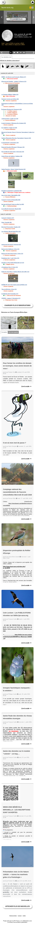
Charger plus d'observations (17, 305)
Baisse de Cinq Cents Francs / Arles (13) (12, 253)
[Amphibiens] (22, 66)
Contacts (20, 915)
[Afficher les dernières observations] (10, 60)
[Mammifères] (7, 66)
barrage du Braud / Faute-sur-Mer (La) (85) (12, 204)
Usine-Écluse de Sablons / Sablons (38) (11, 156)
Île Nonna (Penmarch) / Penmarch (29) (11, 109)
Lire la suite (25, 386)
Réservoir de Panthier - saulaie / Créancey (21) (13, 81)
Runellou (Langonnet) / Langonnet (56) (11, 190)
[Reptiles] (17, 66)
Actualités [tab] (4, 332)
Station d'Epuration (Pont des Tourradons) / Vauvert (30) (16, 138)
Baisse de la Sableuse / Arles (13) (10, 249)
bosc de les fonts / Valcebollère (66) (10, 195)
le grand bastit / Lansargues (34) (10, 142)
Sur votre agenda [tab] (13, 332)
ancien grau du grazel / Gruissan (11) (11, 244)
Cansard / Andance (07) (7, 218)
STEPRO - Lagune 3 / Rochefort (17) (10, 298)
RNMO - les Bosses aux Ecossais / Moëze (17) (13, 77)
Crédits (24, 915)
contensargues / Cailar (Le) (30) (9, 118)
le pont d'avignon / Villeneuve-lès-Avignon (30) (13, 123)
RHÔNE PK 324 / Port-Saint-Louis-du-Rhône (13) (14, 284)
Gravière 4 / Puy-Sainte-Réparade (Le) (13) (12, 262)
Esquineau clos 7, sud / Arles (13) (10, 258)
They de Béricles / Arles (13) (9, 289)
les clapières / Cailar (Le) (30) (9, 127)
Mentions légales (13, 915)
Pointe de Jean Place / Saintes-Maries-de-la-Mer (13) (15, 271)
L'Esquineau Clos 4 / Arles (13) (9, 267)
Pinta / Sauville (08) (6, 222)
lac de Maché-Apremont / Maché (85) (11, 209)
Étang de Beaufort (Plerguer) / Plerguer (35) (12, 147)
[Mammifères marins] (12, 66)
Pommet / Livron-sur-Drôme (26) (10, 99)
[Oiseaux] (3, 66)
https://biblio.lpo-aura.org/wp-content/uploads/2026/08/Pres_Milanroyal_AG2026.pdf (17, 636)
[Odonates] (26, 66)
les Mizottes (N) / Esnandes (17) (9, 293)
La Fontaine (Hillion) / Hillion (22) (9, 94)
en (32, 7)
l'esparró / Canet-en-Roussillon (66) (10, 200)
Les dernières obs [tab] (6, 57)
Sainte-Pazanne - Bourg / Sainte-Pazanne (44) (13, 169)
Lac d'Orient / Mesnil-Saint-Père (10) (11, 231)
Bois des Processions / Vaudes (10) (10, 227)
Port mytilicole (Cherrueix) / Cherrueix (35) (12, 151)
